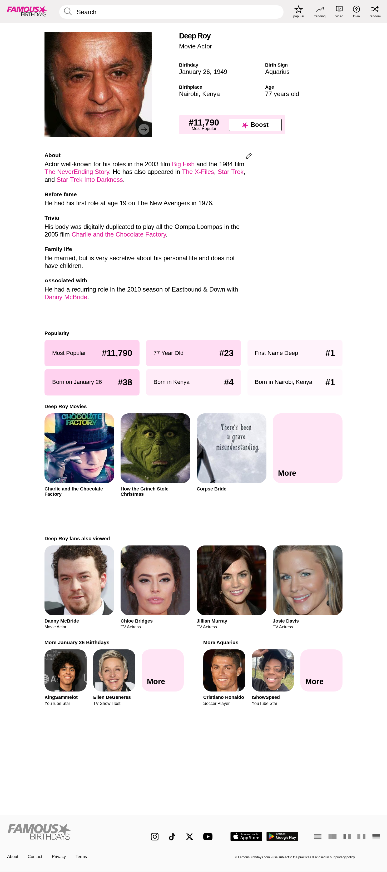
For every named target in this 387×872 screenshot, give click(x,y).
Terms (81, 856)
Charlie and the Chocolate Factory (119, 234)
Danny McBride (65, 296)
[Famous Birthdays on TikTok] (172, 837)
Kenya (211, 93)
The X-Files (198, 171)
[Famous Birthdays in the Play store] (282, 836)
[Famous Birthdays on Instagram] (155, 837)
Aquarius (277, 71)
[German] (376, 836)
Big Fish (183, 164)
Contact (35, 856)
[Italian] (362, 836)
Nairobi (189, 93)
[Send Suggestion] (249, 157)
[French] (347, 836)
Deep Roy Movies (65, 406)
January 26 (194, 71)
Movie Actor (195, 46)
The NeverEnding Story (76, 171)
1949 (220, 71)
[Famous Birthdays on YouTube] (209, 836)
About (12, 856)
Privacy (59, 856)
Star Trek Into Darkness (90, 179)
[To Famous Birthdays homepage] (27, 11)
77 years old (282, 93)
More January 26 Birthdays (77, 642)
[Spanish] (318, 836)
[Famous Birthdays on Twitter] (190, 837)
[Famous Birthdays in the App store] (246, 836)
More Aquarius (221, 642)
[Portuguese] (333, 836)
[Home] (68, 832)
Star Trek (231, 171)
